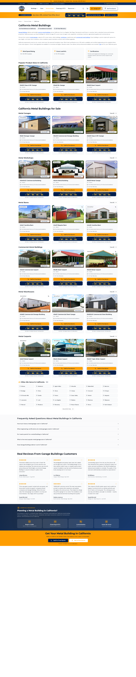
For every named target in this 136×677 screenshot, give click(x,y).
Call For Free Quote (112, 3)
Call (100, 44)
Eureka (39, 395)
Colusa (73, 391)
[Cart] (87, 8)
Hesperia (107, 395)
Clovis (56, 391)
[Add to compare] (48, 67)
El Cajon (107, 391)
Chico (39, 391)
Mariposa (107, 400)
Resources (71, 8)
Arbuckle (73, 386)
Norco (89, 404)
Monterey (57, 404)
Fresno (56, 395)
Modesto (40, 404)
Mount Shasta (75, 404)
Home (20, 21)
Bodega (23, 391)
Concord (90, 391)
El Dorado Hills (25, 395)
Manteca (90, 400)
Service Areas (27, 21)
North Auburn (108, 404)
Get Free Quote (111, 8)
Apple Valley (58, 386)
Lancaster (24, 400)
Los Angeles (58, 400)
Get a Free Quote (79, 540)
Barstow (107, 386)
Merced (23, 404)
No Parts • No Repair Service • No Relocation (34, 102)
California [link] (36, 21)
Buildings (33, 8)
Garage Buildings (22, 32)
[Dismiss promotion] (134, 1)
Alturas (23, 386)
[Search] (83, 8)
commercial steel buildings (83, 37)
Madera (73, 400)
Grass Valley (74, 395)
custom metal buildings (44, 32)
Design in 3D (97, 8)
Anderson (40, 386)
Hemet (90, 395)
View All (112, 113)
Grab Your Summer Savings (94, 15)
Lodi (39, 400)
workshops (64, 37)
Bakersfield (91, 386)
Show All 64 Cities (67, 409)
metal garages (34, 37)
